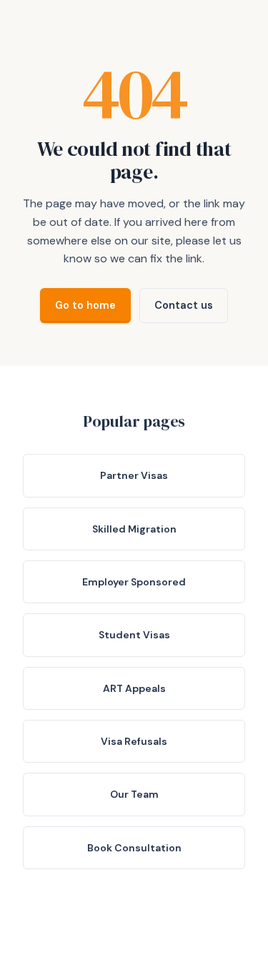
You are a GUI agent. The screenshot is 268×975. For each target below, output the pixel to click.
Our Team (134, 794)
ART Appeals (134, 688)
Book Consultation (134, 847)
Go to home (85, 305)
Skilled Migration (134, 529)
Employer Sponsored (134, 581)
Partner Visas (134, 475)
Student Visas (134, 634)
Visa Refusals (134, 741)
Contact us (183, 305)
